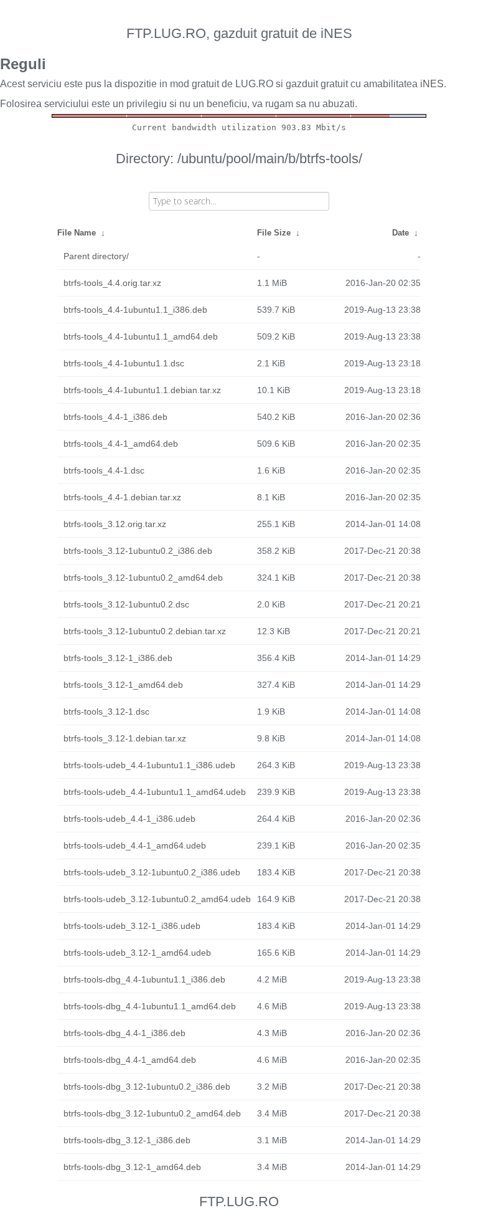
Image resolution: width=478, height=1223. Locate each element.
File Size (274, 232)
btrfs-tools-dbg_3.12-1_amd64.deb (132, 1167)
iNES (432, 84)
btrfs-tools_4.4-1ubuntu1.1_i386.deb (135, 310)
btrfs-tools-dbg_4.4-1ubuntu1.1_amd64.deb (149, 1006)
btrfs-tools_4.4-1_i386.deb (115, 417)
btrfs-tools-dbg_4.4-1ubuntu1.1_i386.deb (144, 979)
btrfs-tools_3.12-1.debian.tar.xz (124, 738)
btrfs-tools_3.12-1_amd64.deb (123, 685)
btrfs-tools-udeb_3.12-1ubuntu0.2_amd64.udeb (157, 899)
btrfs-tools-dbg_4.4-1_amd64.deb (129, 1060)
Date (400, 232)
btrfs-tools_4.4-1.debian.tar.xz (122, 497)
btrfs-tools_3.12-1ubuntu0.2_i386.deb (137, 551)
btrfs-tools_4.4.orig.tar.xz (112, 283)
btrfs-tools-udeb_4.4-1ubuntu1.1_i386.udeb (149, 765)
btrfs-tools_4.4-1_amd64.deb (120, 444)
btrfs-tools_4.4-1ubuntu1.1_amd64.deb (140, 336)
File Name (76, 232)
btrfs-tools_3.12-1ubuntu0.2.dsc (126, 604)
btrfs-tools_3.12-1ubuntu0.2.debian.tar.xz (144, 631)
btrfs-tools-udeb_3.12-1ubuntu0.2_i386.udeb (151, 872)
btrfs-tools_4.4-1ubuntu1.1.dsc (123, 363)
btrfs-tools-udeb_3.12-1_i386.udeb (131, 926)
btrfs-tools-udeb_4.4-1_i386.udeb (129, 819)
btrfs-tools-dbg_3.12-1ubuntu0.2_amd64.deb (152, 1113)
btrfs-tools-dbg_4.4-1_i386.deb (124, 1033)
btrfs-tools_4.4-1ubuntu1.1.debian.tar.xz (142, 390)
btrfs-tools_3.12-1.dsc (106, 711)
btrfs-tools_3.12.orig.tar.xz (114, 524)
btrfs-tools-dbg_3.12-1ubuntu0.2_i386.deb (146, 1087)
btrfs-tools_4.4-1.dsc (103, 470)
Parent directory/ (96, 256)
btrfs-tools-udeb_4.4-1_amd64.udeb (134, 845)
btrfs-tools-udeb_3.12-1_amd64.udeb (137, 953)
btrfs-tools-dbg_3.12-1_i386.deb (126, 1140)
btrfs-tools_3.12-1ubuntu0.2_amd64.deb (143, 578)
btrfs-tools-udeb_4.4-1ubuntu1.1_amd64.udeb (154, 792)
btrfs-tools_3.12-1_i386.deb (117, 658)
